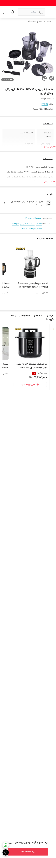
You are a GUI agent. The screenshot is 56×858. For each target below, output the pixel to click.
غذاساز (39, 223)
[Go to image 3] (6, 79)
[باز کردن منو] (51, 11)
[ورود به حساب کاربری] (12, 12)
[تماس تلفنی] (5, 852)
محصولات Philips (35, 21)
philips (24, 228)
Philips (45, 104)
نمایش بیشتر (50, 146)
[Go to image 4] (4, 79)
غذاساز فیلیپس (27, 223)
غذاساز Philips (35, 228)
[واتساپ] (5, 845)
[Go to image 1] (11, 79)
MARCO (50, 21)
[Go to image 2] (8, 79)
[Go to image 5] (2, 79)
